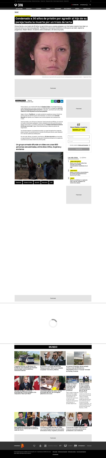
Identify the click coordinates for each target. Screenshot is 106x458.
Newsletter (86, 8)
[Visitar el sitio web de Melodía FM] (75, 446)
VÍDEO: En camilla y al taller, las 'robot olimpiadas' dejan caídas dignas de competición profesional (71, 387)
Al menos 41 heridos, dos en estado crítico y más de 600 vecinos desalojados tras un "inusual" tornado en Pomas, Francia (78, 369)
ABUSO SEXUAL (74, 170)
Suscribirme (79, 149)
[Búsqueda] (90, 4)
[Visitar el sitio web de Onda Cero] (65, 446)
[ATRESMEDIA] (19, 445)
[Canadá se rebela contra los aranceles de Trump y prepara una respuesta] (27, 383)
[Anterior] (15, 1)
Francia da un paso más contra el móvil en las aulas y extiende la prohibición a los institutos (76, 429)
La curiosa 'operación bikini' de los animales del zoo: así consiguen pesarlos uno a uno (51, 392)
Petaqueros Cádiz (49, 1)
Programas (58, 8)
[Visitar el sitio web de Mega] (55, 446)
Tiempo (48, 8)
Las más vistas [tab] (73, 157)
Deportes (29, 8)
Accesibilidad (55, 454)
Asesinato (18, 182)
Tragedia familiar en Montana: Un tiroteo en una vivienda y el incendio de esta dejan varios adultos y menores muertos (25, 368)
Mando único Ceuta (36, 1)
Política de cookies (72, 451)
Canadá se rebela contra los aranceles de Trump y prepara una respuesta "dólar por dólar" (25, 392)
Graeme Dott (66, 1)
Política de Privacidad (83, 145)
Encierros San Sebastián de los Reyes (24, 1)
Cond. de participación (81, 451)
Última (75, 4)
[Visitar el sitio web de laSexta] (40, 446)
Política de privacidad (62, 451)
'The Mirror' (32, 114)
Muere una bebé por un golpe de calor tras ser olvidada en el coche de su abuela (78, 181)
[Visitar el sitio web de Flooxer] (89, 446)
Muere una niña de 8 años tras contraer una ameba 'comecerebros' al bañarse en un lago (79, 165)
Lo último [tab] (83, 157)
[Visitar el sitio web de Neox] (45, 446)
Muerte (72, 178)
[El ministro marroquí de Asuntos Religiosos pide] (53, 358)
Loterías (38, 8)
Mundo (53, 347)
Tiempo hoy (42, 1)
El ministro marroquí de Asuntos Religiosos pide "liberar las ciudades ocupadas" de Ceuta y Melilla (51, 368)
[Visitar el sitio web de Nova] (50, 446)
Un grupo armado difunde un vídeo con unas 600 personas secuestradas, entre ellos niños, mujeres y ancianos (38, 146)
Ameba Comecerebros (76, 161)
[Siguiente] (91, 1)
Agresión (37, 182)
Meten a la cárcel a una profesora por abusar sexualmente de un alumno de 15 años (79, 174)
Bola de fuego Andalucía (58, 1)
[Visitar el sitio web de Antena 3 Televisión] (35, 446)
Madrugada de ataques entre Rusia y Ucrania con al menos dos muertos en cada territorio (26, 429)
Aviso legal (55, 451)
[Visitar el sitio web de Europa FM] (70, 446)
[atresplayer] (84, 4)
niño (51, 182)
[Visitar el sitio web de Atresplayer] (82, 446)
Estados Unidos (46, 106)
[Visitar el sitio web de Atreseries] (60, 446)
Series (77, 8)
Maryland (44, 182)
